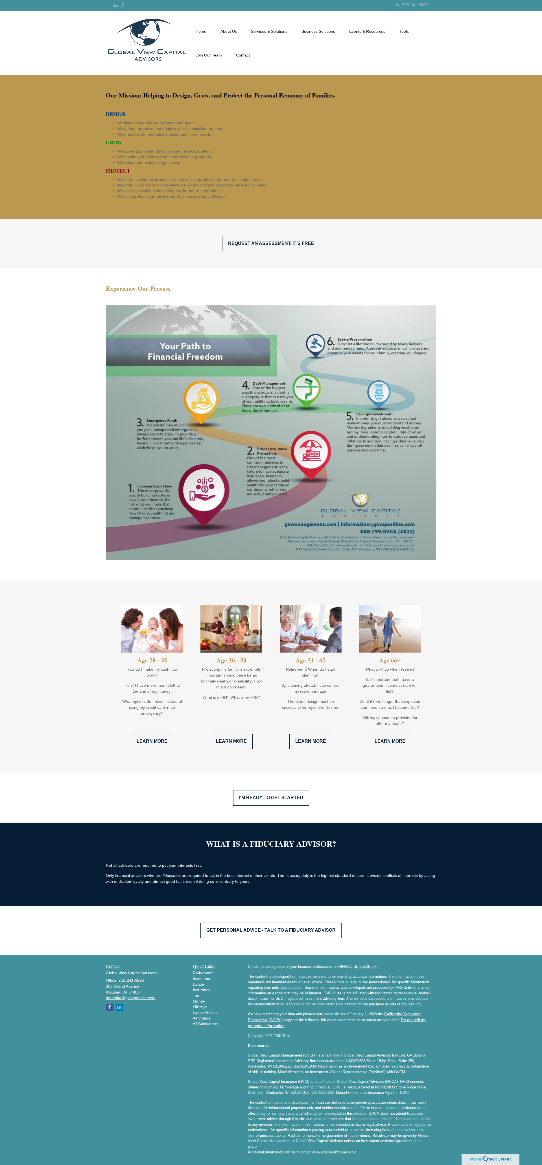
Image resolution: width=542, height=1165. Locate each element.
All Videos (201, 1018)
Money (199, 1001)
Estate (198, 984)
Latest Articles (205, 1012)
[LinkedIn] (116, 5)
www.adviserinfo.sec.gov (334, 1152)
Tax (196, 995)
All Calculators (205, 1023)
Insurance (202, 990)
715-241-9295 (415, 5)
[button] (228, 31)
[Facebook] (123, 5)
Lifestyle (200, 1007)
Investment (203, 978)
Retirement (203, 973)
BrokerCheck (365, 966)
